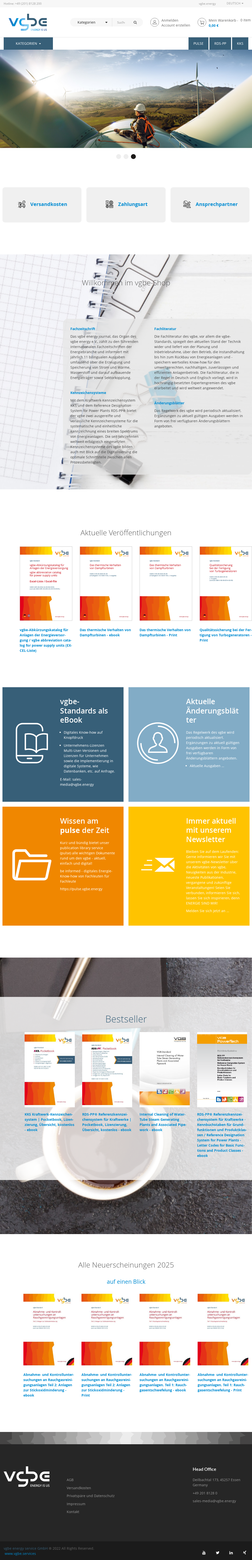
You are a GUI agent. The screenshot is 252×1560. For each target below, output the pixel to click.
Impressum (76, 1504)
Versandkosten (48, 204)
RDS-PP (220, 43)
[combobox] (119, 22)
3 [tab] (133, 156)
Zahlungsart (133, 204)
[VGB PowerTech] (25, 22)
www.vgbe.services (20, 1553)
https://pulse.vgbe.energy (81, 889)
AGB (70, 1479)
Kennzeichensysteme (88, 392)
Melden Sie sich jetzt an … (207, 910)
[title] (204, 1552)
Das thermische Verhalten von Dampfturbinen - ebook (105, 632)
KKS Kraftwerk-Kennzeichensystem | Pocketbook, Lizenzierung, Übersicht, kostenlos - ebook (49, 1122)
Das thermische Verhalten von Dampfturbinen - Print (165, 632)
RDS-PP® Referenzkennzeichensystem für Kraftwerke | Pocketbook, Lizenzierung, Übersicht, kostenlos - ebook (106, 1122)
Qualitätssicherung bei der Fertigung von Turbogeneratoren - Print (226, 634)
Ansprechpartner (217, 204)
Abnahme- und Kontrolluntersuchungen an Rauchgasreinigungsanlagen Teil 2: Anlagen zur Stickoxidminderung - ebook (48, 1385)
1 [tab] (118, 156)
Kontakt (73, 1511)
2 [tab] (126, 156)
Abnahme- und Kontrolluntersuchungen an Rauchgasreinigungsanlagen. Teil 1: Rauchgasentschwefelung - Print (223, 1382)
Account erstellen (175, 25)
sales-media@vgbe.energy (214, 1501)
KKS (240, 43)
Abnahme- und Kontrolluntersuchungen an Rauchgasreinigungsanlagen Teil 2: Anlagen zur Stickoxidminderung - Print (106, 1385)
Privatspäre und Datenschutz (91, 1495)
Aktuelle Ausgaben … (207, 765)
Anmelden (169, 20)
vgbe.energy (207, 3)
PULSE (198, 43)
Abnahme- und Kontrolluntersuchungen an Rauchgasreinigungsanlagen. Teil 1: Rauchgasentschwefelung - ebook (165, 1382)
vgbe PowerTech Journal (37, 107)
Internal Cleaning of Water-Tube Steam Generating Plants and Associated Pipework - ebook (163, 1122)
